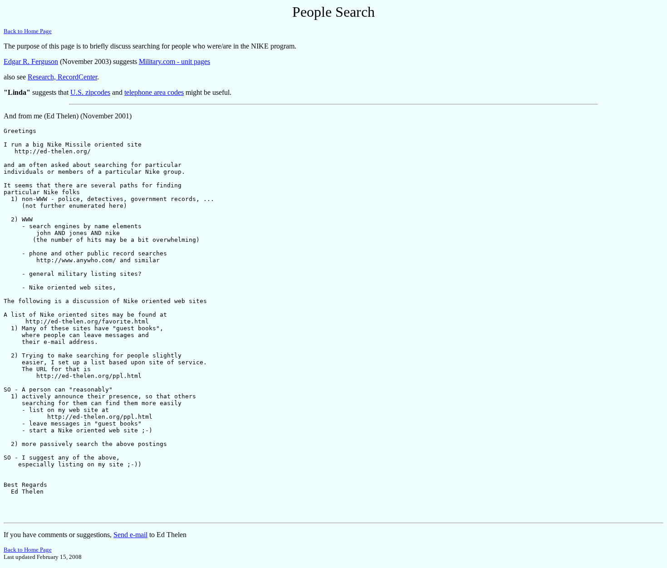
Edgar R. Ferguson (31, 61)
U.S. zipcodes (90, 92)
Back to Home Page (28, 31)
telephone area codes (154, 92)
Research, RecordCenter (62, 77)
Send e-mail (130, 535)
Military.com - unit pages (174, 61)
